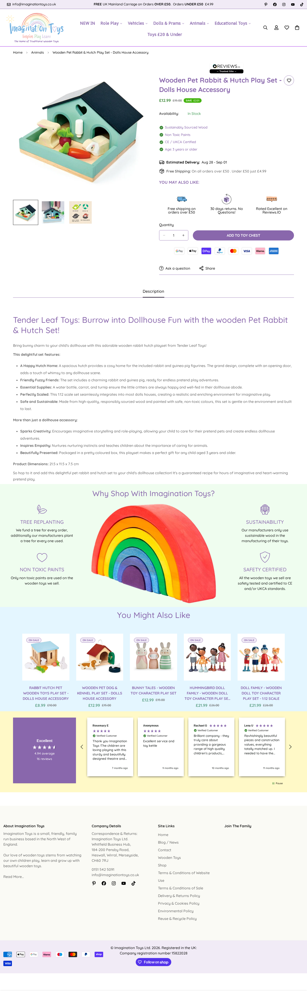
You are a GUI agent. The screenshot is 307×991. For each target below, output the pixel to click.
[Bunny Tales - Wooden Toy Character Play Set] (153, 657)
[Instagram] (284, 4)
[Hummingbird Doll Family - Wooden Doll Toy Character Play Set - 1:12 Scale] (207, 657)
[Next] (301, 657)
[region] (186, 747)
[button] (297, 27)
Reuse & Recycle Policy (177, 918)
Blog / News (168, 842)
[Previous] (6, 657)
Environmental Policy (176, 911)
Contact (164, 850)
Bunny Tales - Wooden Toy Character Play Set (153, 690)
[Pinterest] (266, 4)
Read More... (13, 876)
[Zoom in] (138, 71)
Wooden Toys (169, 857)
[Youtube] (293, 4)
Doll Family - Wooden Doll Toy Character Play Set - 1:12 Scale (261, 693)
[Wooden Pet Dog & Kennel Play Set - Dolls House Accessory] (99, 657)
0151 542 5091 (103, 869)
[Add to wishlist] (289, 80)
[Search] (265, 28)
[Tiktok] (302, 4)
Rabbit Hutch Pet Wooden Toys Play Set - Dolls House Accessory (46, 693)
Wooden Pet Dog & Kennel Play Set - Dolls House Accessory (99, 693)
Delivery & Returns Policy (179, 895)
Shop (162, 865)
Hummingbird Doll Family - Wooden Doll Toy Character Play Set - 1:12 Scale (207, 693)
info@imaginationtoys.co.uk (115, 875)
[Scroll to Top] (298, 966)
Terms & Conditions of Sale (180, 888)
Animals (37, 52)
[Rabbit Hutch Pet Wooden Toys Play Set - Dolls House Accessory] (45, 657)
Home (17, 52)
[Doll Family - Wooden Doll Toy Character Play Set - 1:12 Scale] (261, 657)
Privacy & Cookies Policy (178, 903)
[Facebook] (275, 4)
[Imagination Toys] (34, 27)
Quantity (166, 225)
